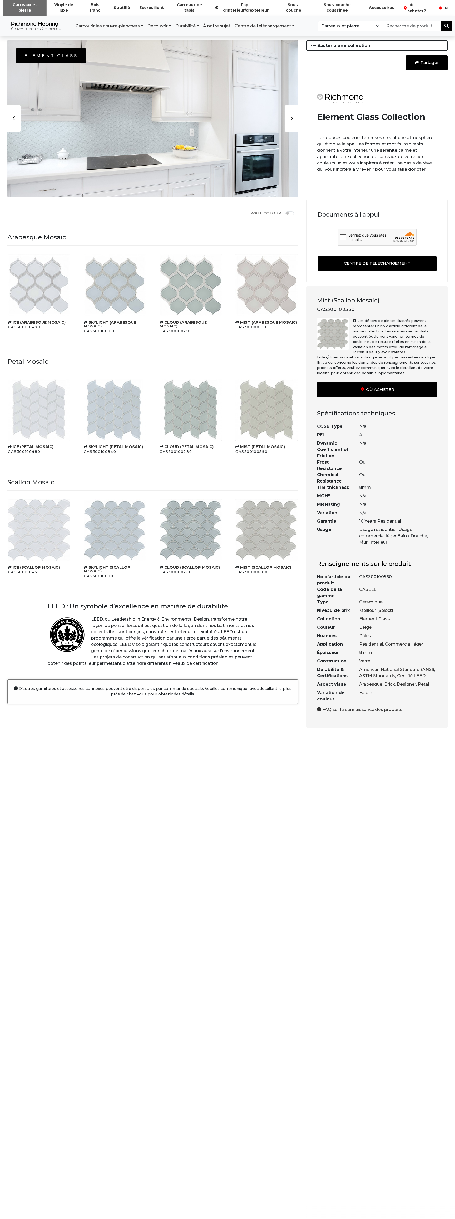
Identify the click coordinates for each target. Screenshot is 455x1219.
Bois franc (95, 7)
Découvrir (157, 25)
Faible (365, 692)
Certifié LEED (411, 675)
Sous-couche (293, 7)
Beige (365, 627)
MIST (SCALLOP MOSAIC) (265, 567)
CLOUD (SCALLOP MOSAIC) (192, 567)
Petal (423, 684)
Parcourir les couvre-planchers (107, 25)
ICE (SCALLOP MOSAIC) (36, 567)
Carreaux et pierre (25, 7)
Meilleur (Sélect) (376, 610)
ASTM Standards (377, 675)
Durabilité (185, 25)
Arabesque (370, 684)
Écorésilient (151, 7)
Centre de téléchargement (263, 25)
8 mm (365, 652)
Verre (364, 660)
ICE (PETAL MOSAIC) (33, 446)
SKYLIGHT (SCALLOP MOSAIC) (107, 569)
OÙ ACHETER (379, 389)
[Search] (446, 26)
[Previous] (14, 118)
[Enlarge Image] (39, 285)
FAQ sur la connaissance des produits (361, 709)
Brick (389, 684)
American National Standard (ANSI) (396, 669)
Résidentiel (371, 644)
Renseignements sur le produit (364, 563)
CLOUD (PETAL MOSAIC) (189, 446)
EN (445, 8)
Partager (429, 62)
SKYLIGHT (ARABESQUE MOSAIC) (110, 324)
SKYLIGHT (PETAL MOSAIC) (115, 446)
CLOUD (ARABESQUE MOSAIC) (183, 324)
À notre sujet (216, 25)
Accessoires (381, 7)
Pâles (365, 635)
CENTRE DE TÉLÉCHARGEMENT (377, 263)
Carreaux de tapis (189, 7)
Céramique (371, 601)
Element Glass (374, 618)
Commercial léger (404, 644)
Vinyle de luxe (63, 7)
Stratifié (121, 7)
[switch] (289, 213)
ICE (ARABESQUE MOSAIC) (39, 322)
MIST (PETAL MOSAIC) (262, 446)
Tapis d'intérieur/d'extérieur (246, 7)
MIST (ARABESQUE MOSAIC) (268, 322)
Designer (406, 684)
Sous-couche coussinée (337, 7)
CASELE (368, 589)
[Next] (291, 118)
